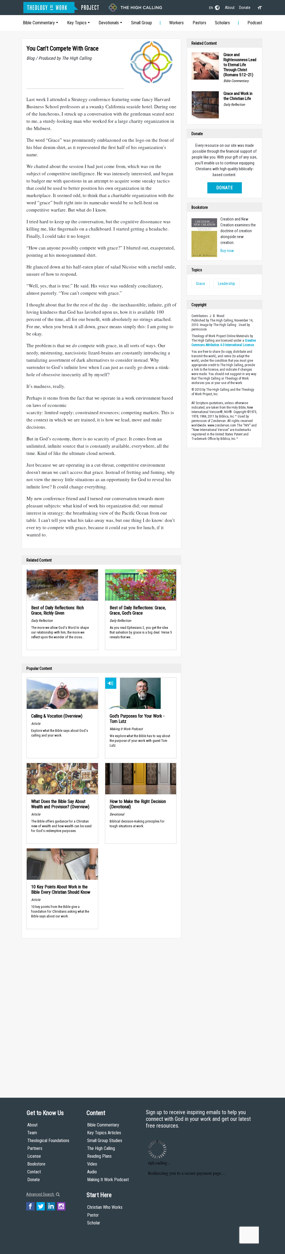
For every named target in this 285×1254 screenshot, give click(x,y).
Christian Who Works (104, 1207)
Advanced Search (40, 1194)
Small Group (141, 22)
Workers (176, 22)
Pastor (93, 1215)
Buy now (227, 250)
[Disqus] (101, 1012)
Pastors (199, 22)
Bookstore (36, 1164)
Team (32, 1132)
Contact (34, 1171)
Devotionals (109, 22)
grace (200, 283)
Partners (34, 1148)
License (34, 1156)
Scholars (222, 22)
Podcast (254, 22)
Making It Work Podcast (108, 1179)
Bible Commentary (39, 22)
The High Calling (101, 1148)
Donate (244, 7)
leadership (226, 283)
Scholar (93, 1223)
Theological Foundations (48, 1140)
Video (92, 1164)
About (230, 7)
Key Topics (77, 22)
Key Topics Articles (104, 1132)
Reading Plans (99, 1156)
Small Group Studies (104, 1140)
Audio (92, 1171)
